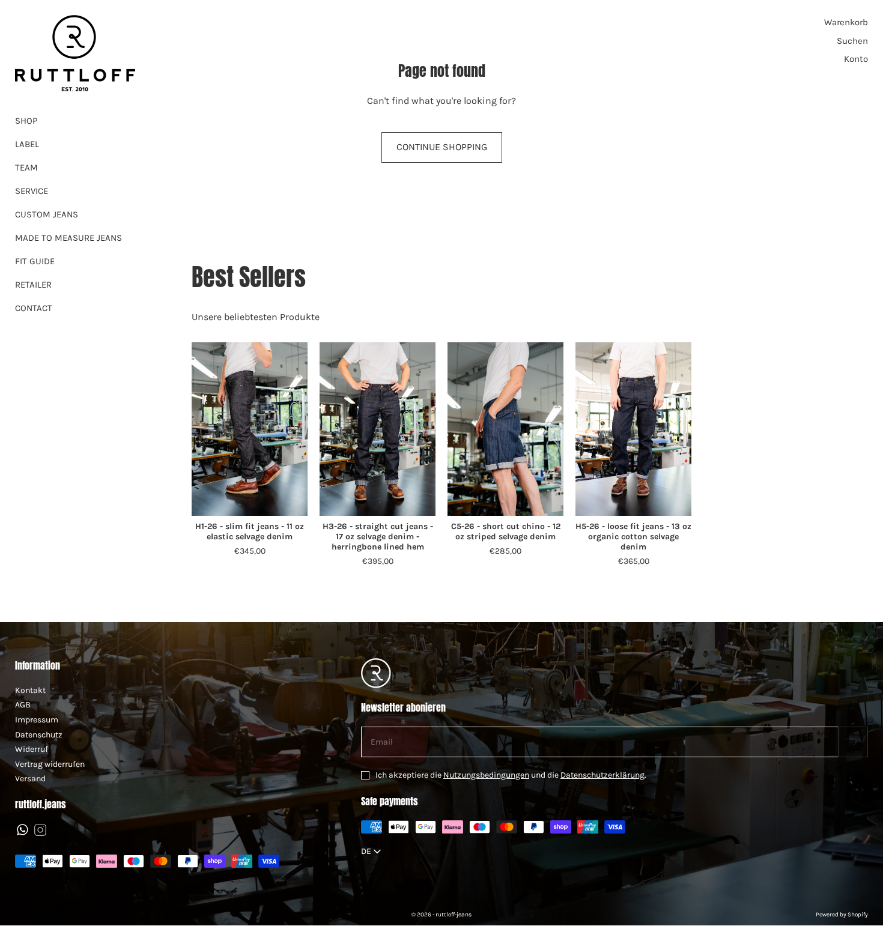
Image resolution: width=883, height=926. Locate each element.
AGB (23, 705)
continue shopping (441, 147)
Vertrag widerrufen (50, 764)
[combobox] (372, 852)
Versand (30, 778)
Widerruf (31, 749)
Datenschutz (38, 735)
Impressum (36, 720)
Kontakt (30, 690)
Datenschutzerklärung (602, 775)
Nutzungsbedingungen (486, 775)
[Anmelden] (853, 742)
